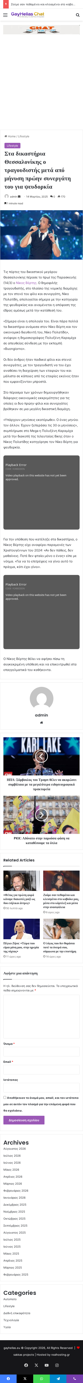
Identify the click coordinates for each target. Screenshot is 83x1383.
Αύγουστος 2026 (14, 1148)
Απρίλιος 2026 (12, 1176)
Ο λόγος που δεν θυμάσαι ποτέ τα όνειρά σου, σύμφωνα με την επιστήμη (59, 947)
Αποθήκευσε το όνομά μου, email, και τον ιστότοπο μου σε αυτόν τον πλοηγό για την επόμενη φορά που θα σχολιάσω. (41, 1104)
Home (11, 136)
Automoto (10, 1299)
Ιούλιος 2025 (12, 1239)
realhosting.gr (60, 1354)
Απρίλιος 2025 (12, 1260)
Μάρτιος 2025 (12, 1267)
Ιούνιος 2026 (12, 1162)
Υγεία (7, 1327)
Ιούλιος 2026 (12, 1155)
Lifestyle (23, 136)
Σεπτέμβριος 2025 (15, 1225)
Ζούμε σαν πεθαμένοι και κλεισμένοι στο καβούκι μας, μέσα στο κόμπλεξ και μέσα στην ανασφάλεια (61, 901)
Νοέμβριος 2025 (14, 1211)
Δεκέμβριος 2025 (14, 1204)
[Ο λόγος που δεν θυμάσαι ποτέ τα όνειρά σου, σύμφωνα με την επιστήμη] (61, 929)
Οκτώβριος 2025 (14, 1218)
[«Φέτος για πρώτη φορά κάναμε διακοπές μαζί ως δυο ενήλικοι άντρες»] (21, 881)
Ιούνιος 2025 (12, 1246)
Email (8, 1061)
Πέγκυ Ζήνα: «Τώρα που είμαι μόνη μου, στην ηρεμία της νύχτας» (21, 947)
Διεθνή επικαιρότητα (16, 1313)
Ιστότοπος (10, 1079)
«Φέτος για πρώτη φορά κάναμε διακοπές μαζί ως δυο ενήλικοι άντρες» (19, 899)
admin (13, 196)
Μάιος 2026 (11, 1169)
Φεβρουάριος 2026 (15, 1190)
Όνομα (9, 1043)
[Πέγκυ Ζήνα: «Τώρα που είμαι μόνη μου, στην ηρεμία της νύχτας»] (21, 929)
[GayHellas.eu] (28, 15)
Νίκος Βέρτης (26, 283)
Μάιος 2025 (11, 1253)
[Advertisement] (41, 86)
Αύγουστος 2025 (14, 1232)
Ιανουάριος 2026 (14, 1197)
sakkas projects (23, 1354)
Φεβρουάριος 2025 (15, 1274)
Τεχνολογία (11, 1320)
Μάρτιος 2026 (12, 1183)
